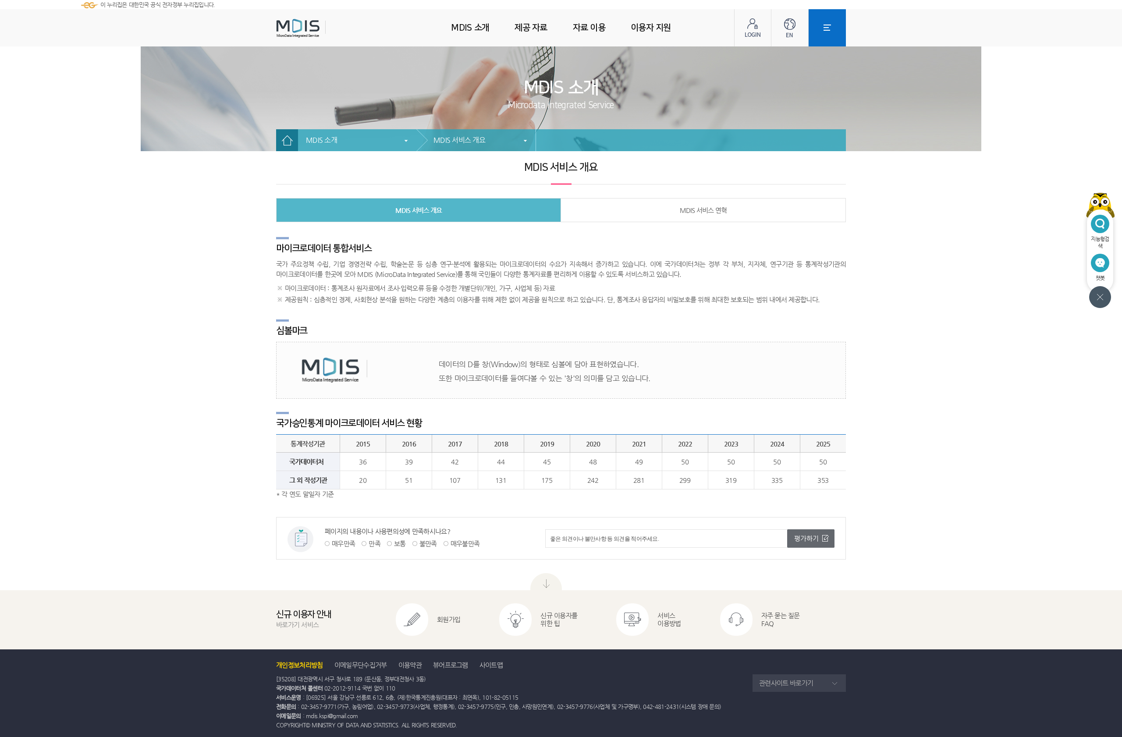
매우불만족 (465, 543)
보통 (400, 543)
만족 (374, 543)
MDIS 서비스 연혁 (703, 210)
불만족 (428, 543)
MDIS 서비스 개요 (459, 140)
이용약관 (410, 665)
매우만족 (343, 543)
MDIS (320, 28)
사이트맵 (491, 665)
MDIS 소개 (321, 140)
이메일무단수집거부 (360, 665)
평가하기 (806, 538)
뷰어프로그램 (450, 665)
